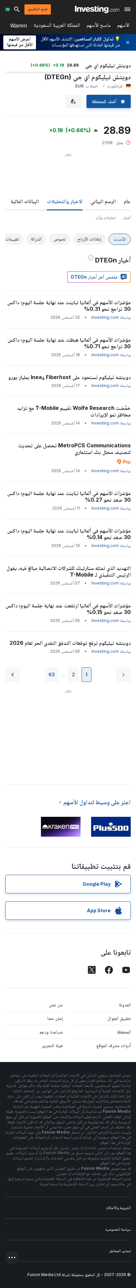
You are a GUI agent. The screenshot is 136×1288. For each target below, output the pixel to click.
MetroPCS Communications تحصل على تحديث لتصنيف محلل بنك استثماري (74, 448)
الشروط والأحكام (118, 1207)
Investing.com (105, 317)
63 (52, 674)
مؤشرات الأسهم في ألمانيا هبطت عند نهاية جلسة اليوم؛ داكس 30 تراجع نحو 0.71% (69, 343)
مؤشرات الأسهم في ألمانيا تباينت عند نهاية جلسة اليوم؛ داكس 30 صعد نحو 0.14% (69, 533)
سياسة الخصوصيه (118, 1229)
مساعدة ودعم (51, 1032)
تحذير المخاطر (120, 1250)
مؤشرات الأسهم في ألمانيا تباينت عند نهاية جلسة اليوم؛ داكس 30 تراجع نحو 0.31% (69, 305)
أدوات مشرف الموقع (113, 1045)
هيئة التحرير (52, 1045)
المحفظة (124, 1032)
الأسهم (123, 26)
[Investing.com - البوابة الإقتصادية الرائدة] (97, 9)
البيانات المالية (25, 201)
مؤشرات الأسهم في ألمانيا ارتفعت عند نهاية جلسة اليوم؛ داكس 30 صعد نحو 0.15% (68, 608)
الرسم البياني (103, 201)
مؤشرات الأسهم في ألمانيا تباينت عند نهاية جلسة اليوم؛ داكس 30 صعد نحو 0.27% (69, 496)
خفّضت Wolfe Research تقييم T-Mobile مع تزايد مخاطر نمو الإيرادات (74, 411)
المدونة (125, 1004)
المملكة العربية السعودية (57, 26)
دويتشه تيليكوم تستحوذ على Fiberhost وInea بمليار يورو (69, 377)
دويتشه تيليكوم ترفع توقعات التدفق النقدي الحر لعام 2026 (70, 643)
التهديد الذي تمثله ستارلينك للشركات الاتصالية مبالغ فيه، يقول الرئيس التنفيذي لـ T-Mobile (69, 571)
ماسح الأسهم (98, 26)
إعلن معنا (55, 1018)
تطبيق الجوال (119, 1018)
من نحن (56, 1004)
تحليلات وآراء (106, 217)
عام (127, 201)
